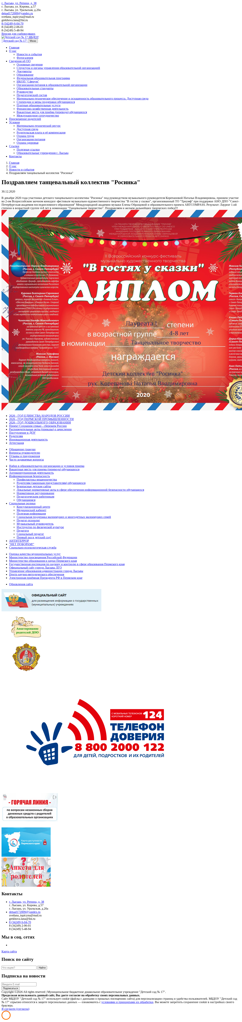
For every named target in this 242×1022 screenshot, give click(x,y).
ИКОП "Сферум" (28, 81)
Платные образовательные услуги (38, 105)
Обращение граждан (22, 449)
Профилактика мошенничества (37, 479)
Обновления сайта (21, 584)
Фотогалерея (25, 57)
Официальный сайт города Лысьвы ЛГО (35, 567)
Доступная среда (27, 129)
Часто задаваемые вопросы (26, 459)
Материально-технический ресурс (39, 125)
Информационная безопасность (29, 476)
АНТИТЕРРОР (19, 540)
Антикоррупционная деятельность (31, 472)
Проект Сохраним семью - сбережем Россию (38, 426)
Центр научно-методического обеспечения (36, 574)
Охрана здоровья (27, 142)
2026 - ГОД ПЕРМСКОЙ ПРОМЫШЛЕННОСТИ (41, 419)
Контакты (15, 156)
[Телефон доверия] (98, 791)
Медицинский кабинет (31, 510)
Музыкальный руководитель (35, 523)
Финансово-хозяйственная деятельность (42, 108)
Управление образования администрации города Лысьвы (46, 571)
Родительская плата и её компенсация (41, 132)
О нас (12, 51)
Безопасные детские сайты (34, 486)
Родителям (16, 436)
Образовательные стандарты (35, 88)
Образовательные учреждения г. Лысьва (42, 153)
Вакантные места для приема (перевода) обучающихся (44, 469)
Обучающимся (26, 500)
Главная (14, 47)
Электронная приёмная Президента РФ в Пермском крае (45, 577)
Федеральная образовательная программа (43, 78)
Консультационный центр (33, 506)
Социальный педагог (30, 534)
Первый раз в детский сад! (34, 537)
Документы (24, 71)
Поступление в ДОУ (22, 432)
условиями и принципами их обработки (127, 1002)
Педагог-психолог (28, 520)
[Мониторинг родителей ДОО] (26, 640)
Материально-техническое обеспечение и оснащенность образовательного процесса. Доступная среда (82, 98)
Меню (33, 40)
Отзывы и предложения (24, 456)
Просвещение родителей (25, 119)
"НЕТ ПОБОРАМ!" (21, 544)
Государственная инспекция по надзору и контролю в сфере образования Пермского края (67, 564)
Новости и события (29, 54)
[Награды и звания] (26, 670)
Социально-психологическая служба (32, 547)
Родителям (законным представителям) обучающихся (51, 483)
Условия (14, 122)
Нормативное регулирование (35, 493)
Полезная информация (31, 513)
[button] (19, 3)
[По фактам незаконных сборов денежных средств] (30, 825)
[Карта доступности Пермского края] (26, 855)
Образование (25, 74)
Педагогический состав (32, 95)
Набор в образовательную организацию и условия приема (46, 466)
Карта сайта (9, 951)
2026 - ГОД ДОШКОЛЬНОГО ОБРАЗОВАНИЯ (40, 422)
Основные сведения (30, 64)
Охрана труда (25, 136)
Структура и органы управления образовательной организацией (58, 68)
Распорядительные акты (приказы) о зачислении (40, 429)
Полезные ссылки (28, 149)
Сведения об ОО (20, 61)
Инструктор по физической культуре (40, 527)
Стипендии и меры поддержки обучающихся (46, 102)
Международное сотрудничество (38, 115)
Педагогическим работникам (35, 496)
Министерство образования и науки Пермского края (43, 560)
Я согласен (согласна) (15, 1008)
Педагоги (23, 530)
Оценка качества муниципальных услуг (35, 554)
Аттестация (16, 443)
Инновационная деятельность (28, 439)
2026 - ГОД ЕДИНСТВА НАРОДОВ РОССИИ (39, 415)
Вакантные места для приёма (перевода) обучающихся (52, 112)
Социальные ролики (22, 503)
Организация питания (31, 139)
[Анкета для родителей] (26, 885)
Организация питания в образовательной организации (52, 85)
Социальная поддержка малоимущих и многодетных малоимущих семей (64, 517)
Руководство (25, 91)
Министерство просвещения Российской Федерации (43, 557)
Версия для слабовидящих (18, 33)
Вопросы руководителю (24, 452)
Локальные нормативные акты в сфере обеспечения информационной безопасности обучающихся (80, 489)
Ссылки (14, 146)
